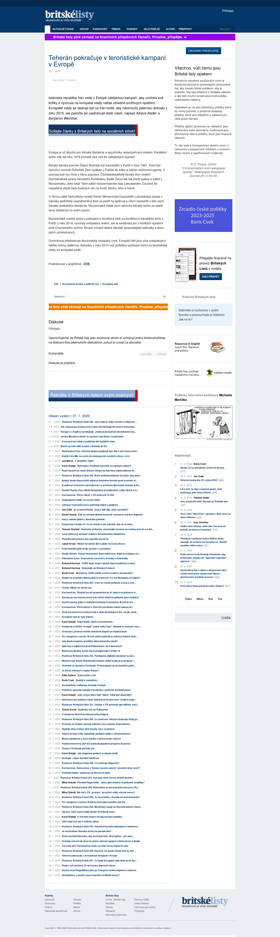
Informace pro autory (145, 907)
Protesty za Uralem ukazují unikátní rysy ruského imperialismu (96, 724)
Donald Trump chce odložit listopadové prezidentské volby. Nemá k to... (100, 490)
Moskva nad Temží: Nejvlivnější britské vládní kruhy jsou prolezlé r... (98, 660)
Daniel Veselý (69, 514)
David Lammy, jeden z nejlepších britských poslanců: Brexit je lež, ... (98, 602)
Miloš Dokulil (69, 782)
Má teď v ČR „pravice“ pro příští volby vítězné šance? (106, 792)
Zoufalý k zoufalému (86, 680)
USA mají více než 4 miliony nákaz (80, 821)
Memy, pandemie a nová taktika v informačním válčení (91, 738)
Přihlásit (227, 11)
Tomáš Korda (69, 709)
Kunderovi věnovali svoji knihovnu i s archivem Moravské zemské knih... (101, 485)
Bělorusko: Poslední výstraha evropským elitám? (104, 465)
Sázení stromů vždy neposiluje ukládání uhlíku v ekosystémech (96, 733)
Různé (76, 910)
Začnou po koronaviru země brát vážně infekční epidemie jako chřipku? (100, 597)
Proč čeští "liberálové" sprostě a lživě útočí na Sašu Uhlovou (205, 515)
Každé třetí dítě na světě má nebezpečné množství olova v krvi (96, 456)
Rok (210, 599)
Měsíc (200, 599)
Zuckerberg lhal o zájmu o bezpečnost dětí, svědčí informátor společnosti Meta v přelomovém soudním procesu (203, 573)
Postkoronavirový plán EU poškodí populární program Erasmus (96, 743)
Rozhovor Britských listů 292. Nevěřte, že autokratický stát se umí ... (99, 850)
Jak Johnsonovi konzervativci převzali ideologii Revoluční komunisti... (98, 426)
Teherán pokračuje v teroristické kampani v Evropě (89, 855)
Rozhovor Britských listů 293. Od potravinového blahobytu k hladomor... (100, 826)
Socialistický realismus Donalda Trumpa (84, 685)
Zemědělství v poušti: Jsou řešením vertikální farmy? (91, 875)
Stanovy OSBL (141, 899)
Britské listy (71, 16)
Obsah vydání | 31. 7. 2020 (69, 415)
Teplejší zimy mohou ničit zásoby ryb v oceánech (88, 729)
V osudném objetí (84, 461)
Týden (188, 599)
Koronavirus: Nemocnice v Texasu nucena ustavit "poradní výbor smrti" (101, 768)
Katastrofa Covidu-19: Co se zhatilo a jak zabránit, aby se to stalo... (98, 524)
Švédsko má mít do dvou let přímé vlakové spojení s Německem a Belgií (101, 841)
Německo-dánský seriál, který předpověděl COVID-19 (91, 651)
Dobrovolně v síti (86, 675)
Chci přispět (210, 276)
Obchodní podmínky (116, 914)
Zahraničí (49, 899)
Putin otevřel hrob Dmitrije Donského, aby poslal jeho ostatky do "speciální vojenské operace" (203, 558)
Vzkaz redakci (141, 903)
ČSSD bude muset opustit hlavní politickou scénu (108, 563)
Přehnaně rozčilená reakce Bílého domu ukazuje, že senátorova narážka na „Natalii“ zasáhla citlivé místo (204, 542)
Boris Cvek (68, 573)
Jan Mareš (67, 461)
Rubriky (132, 29)
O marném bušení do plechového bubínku (99, 816)
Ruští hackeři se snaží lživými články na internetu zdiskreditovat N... (98, 470)
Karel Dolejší (69, 465)
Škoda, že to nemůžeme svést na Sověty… (203, 469)
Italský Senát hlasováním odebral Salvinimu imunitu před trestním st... (99, 480)
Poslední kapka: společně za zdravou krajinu (86, 772)
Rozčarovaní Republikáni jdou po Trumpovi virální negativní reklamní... (100, 870)
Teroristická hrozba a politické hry (80, 284)
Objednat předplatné (203, 51)
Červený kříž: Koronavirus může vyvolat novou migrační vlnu (95, 846)
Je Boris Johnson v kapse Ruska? (80, 670)
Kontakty (110, 903)
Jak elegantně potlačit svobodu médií (97, 753)
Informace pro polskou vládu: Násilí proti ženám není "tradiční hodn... (99, 699)
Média (76, 907)
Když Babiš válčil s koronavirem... (95, 621)
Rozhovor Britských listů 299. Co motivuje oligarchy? (90, 763)
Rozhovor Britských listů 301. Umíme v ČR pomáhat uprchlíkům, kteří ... (100, 704)
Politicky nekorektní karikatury (203, 397)
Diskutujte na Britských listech (98, 568)
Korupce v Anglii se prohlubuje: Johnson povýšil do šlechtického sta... (98, 431)
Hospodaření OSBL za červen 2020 (81, 500)
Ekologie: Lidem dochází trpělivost (80, 758)
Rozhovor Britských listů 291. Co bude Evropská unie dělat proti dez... (99, 860)
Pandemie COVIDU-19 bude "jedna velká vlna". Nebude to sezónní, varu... (101, 626)
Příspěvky (185, 29)
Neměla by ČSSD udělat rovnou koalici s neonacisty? (104, 573)
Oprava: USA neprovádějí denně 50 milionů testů (88, 811)
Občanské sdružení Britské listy (82, 927)
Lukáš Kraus (69, 543)
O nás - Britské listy (115, 899)
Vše (220, 599)
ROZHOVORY (100, 29)
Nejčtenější (183, 455)
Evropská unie (110, 284)
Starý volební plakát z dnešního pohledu (83, 519)
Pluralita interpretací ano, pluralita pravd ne (85, 539)
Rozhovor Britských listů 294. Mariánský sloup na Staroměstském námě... (102, 806)
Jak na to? (186, 319)
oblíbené (162, 354)
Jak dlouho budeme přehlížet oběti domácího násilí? (90, 641)
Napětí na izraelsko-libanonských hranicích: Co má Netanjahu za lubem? (101, 577)
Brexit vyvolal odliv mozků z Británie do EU (84, 446)
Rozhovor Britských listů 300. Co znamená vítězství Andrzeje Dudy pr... (100, 719)
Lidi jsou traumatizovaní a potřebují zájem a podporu (90, 504)
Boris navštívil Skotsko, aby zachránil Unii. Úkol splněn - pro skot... (98, 836)
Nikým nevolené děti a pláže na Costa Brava (101, 543)
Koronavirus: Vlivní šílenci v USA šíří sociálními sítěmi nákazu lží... (98, 607)
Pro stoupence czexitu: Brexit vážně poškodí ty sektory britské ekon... (100, 636)
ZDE (87, 264)
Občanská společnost (56, 910)
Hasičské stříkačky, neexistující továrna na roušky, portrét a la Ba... (117, 529)
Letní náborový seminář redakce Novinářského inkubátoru (93, 534)
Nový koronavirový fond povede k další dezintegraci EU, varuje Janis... (100, 612)
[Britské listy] (93, 131)
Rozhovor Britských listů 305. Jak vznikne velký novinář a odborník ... (99, 421)
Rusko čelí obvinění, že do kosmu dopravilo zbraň (88, 865)
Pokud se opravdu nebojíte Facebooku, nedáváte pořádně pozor (96, 690)
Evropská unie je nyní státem (77, 616)
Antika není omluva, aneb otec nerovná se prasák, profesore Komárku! (203, 527)
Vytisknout (59, 296)
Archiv (84, 29)
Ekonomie (50, 903)
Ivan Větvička (201, 522)
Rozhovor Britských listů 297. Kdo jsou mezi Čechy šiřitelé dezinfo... (97, 777)
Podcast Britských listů (198, 297)
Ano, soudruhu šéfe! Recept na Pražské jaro (204, 503)
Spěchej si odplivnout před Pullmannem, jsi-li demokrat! (92, 646)
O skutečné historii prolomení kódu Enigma (85, 714)
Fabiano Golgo (201, 497)
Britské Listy (205, 902)
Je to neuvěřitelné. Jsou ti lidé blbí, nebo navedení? (101, 509)
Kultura (48, 907)
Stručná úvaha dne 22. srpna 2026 (201, 480)
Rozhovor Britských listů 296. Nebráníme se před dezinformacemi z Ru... (100, 787)
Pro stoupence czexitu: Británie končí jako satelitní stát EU (93, 802)
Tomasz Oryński (70, 529)
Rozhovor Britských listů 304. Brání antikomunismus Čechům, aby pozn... (101, 475)
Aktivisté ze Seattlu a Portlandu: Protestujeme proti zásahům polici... (99, 665)
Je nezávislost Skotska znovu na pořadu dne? (86, 831)
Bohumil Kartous (71, 563)
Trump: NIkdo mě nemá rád (76, 587)
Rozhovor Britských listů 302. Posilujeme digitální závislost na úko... (98, 655)
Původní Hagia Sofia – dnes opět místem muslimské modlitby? (111, 782)
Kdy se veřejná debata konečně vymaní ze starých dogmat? (110, 514)
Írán (56, 284)
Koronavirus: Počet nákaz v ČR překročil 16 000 (88, 495)
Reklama (110, 910)
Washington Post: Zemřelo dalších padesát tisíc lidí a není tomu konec (99, 451)
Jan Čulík (67, 509)
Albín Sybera (69, 675)
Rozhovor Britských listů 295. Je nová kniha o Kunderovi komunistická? (101, 797)
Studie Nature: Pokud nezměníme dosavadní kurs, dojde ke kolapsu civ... (101, 553)
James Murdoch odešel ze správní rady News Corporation (92, 436)
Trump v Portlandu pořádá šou (78, 748)
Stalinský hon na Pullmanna (93, 709)
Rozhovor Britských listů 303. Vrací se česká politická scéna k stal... (99, 582)
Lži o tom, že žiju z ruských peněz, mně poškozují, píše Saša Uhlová (201, 490)
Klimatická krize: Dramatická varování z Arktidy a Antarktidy (95, 558)
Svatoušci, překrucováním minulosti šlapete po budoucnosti (94, 631)
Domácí (77, 899)
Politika (77, 903)
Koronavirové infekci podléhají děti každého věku (88, 441)
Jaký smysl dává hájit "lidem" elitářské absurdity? (104, 695)
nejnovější (147, 354)
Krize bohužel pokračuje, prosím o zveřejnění (86, 548)
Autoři (170, 29)
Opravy (109, 907)
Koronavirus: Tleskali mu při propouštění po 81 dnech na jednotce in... (99, 592)
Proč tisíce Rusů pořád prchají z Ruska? (205, 586)
